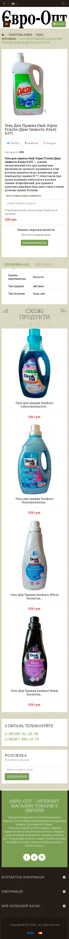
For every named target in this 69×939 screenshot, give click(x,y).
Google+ (51, 143)
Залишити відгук (34, 242)
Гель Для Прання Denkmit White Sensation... (34, 596)
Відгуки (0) (43, 264)
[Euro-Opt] (34, 19)
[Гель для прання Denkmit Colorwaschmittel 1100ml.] (34, 363)
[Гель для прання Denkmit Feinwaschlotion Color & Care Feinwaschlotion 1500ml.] (34, 459)
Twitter (14, 143)
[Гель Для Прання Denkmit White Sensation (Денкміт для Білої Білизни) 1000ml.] (34, 555)
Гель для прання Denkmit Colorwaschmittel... (34, 404)
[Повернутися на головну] (3, 34)
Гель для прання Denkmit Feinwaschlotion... (34, 500)
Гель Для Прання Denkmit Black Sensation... (34, 692)
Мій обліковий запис (21, 906)
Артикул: (11, 152)
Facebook (32, 143)
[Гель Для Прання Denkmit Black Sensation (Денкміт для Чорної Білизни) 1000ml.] (34, 651)
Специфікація (16, 264)
